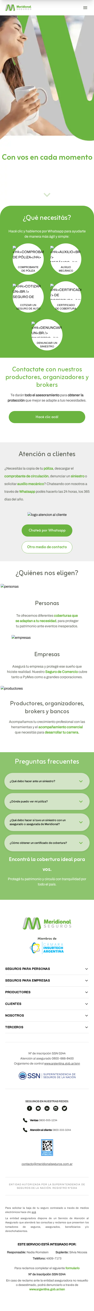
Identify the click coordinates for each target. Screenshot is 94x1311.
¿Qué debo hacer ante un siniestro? (32, 781)
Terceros (14, 1027)
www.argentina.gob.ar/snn (62, 1063)
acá (34, 1212)
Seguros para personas (27, 968)
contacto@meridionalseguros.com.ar (47, 1164)
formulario (73, 1268)
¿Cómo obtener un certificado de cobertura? (38, 842)
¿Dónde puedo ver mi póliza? (29, 801)
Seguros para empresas (27, 980)
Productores (18, 992)
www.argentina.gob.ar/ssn (47, 1289)
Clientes (13, 1003)
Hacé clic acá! (47, 417)
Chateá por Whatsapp (47, 530)
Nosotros (14, 1015)
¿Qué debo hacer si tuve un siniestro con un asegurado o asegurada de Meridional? (38, 822)
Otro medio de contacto (47, 547)
